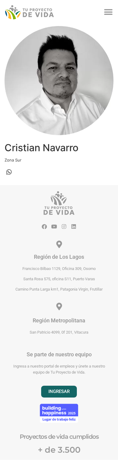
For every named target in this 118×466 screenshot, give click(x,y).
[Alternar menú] (108, 12)
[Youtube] (54, 226)
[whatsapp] (9, 172)
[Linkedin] (74, 226)
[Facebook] (44, 226)
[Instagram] (64, 226)
